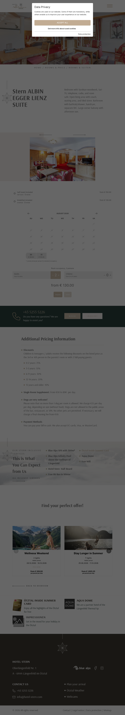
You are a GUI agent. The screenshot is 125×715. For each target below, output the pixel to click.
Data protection (84, 34)
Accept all (62, 23)
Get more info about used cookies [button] (62, 28)
